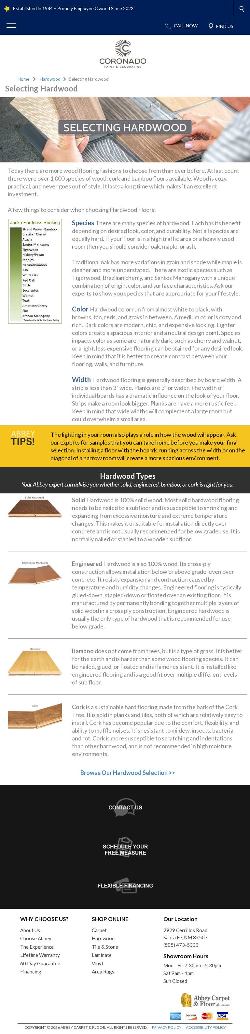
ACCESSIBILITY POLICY (206, 1027)
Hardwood (50, 79)
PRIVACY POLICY (166, 1027)
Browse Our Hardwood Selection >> (127, 772)
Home (23, 79)
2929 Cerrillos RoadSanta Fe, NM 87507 (185, 934)
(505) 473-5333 (181, 945)
